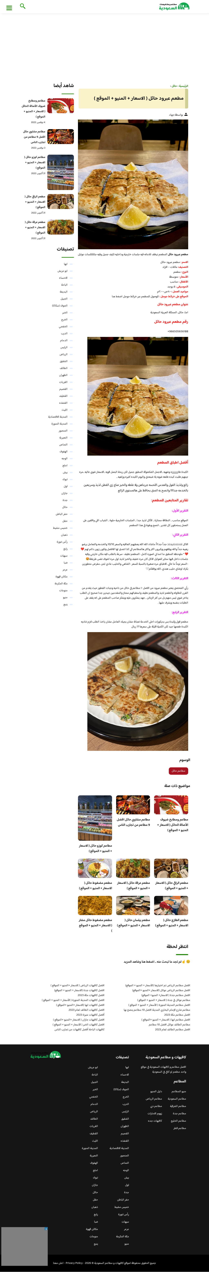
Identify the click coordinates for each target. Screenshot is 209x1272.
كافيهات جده (155, 1121)
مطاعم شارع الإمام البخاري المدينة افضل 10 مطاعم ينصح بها (157, 1010)
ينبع (65, 604)
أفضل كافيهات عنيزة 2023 (90, 1015)
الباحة (64, 285)
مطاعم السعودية (177, 1099)
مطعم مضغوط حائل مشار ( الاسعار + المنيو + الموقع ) (95, 926)
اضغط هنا (117, 296)
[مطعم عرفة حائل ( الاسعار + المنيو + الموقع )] (60, 227)
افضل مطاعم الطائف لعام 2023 (172, 1029)
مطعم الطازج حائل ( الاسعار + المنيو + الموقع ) (171, 923)
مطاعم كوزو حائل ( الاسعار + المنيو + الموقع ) (95, 848)
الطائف (64, 368)
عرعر (65, 569)
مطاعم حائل (178, 771)
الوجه (65, 458)
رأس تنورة (62, 542)
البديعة (64, 291)
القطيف (63, 396)
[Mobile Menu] (9, 8)
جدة (65, 500)
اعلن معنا (58, 1263)
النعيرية (63, 437)
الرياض (64, 354)
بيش (65, 472)
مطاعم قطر (179, 1128)
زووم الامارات (155, 1113)
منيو (65, 597)
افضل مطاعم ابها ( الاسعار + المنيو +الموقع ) (165, 1019)
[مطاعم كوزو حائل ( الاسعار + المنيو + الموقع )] (60, 172)
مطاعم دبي (156, 1106)
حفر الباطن (62, 514)
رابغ (65, 549)
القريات (63, 382)
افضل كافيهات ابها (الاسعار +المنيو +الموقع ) (80, 1005)
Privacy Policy (74, 1263)
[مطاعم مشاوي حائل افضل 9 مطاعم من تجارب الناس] (60, 136)
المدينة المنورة (59, 423)
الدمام (64, 340)
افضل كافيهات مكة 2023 (91, 995)
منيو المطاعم (179, 1091)
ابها (66, 264)
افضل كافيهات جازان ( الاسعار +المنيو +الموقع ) (78, 1019)
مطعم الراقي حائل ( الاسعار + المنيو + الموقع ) (171, 885)
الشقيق (64, 361)
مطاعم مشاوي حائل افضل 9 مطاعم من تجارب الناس (133, 822)
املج (65, 465)
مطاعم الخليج (178, 1121)
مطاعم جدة (179, 1113)
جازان (64, 493)
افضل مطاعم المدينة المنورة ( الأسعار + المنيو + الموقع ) (159, 1005)
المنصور (63, 430)
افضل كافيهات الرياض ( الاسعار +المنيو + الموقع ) (77, 985)
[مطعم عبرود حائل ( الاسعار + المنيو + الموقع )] (133, 184)
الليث (65, 410)
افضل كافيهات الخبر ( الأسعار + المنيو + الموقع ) (78, 1024)
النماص (63, 444)
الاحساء (63, 278)
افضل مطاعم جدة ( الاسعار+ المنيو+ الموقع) (165, 995)
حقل (65, 521)
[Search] (22, 6)
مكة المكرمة (61, 583)
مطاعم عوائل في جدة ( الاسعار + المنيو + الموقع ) (163, 1000)
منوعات (63, 590)
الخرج (64, 319)
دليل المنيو (156, 1091)
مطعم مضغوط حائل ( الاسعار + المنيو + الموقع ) (95, 885)
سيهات (64, 555)
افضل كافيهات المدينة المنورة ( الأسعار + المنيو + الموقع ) (73, 1000)
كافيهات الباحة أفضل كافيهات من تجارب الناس (79, 1029)
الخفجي (63, 326)
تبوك (65, 479)
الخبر (65, 312)
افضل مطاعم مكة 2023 (177, 1015)
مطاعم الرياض (154, 1099)
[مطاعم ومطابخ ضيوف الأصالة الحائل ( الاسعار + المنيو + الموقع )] (60, 105)
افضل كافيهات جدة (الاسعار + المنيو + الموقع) (79, 990)
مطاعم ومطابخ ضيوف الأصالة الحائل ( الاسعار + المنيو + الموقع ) (172, 825)
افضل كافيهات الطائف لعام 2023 (86, 1010)
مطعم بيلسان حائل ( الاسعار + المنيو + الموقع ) (133, 923)
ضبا (66, 562)
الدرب (64, 333)
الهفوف (64, 451)
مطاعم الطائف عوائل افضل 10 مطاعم (169, 1024)
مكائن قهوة (62, 576)
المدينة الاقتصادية (58, 417)
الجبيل (64, 298)
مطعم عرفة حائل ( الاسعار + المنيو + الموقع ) (133, 885)
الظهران (63, 375)
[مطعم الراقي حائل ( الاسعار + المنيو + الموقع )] (60, 201)
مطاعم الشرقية (178, 1106)
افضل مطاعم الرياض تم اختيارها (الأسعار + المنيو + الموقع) (157, 985)
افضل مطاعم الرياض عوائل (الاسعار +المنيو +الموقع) (161, 990)
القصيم (63, 389)
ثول (66, 486)
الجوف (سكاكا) (60, 305)
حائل (65, 507)
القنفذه (63, 403)
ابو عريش (63, 271)
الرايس (64, 347)
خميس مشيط (60, 528)
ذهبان (64, 535)
